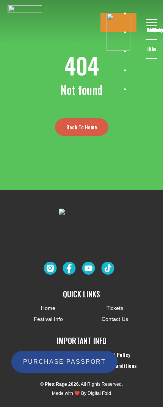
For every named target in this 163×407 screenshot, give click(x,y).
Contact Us (151, 19)
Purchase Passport (64, 361)
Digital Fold (99, 393)
